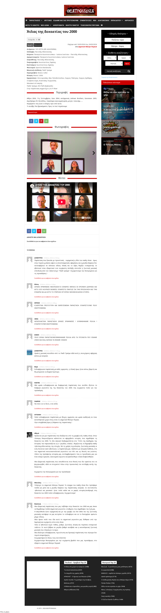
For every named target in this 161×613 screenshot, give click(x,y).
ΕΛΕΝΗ (36, 335)
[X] (36, 121)
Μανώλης (37, 483)
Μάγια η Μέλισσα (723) (71, 590)
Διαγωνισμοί (103, 20)
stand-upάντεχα (112, 127)
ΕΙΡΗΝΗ (37, 303)
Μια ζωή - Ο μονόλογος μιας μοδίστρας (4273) (116, 567)
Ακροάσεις (129, 20)
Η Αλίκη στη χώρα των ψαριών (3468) (76, 567)
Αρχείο (30, 45)
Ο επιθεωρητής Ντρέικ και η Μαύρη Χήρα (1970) (117, 580)
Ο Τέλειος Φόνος (112, 144)
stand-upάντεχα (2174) (108, 576)
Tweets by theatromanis (109, 77)
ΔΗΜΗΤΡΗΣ (38, 258)
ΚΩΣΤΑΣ (37, 383)
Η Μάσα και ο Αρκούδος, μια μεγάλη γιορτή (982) (80, 586)
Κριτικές (48, 20)
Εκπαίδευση (116, 20)
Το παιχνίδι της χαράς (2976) (73, 573)
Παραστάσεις (34, 20)
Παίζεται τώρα (118, 40)
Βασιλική (37, 504)
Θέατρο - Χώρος (117, 46)
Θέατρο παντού (72, 25)
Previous (30, 153)
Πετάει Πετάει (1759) (107, 583)
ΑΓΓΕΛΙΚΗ (37, 415)
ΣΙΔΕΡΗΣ (37, 401)
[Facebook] (31, 121)
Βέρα (36, 367)
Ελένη (36, 284)
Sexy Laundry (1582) (108, 596)
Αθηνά (36, 433)
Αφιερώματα (58, 25)
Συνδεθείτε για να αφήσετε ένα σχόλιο (46, 278)
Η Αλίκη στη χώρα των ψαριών (115, 111)
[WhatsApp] (46, 121)
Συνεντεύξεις (86, 20)
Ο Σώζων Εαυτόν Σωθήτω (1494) (112, 599)
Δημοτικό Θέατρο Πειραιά (87, 47)
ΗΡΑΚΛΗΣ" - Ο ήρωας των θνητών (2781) (77, 576)
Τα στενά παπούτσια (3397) (73, 570)
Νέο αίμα (45, 25)
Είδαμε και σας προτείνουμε (65, 20)
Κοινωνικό (38, 45)
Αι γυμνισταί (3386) (107, 570)
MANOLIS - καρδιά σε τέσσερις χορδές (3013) (116, 573)
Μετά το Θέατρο (32, 25)
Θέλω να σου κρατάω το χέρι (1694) (113, 586)
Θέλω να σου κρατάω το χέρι (116, 93)
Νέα (94, 20)
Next (93, 153)
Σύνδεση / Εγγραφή (31, 1)
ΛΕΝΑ (36, 319)
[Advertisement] (117, 169)
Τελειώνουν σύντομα (89, 25)
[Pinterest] (41, 121)
